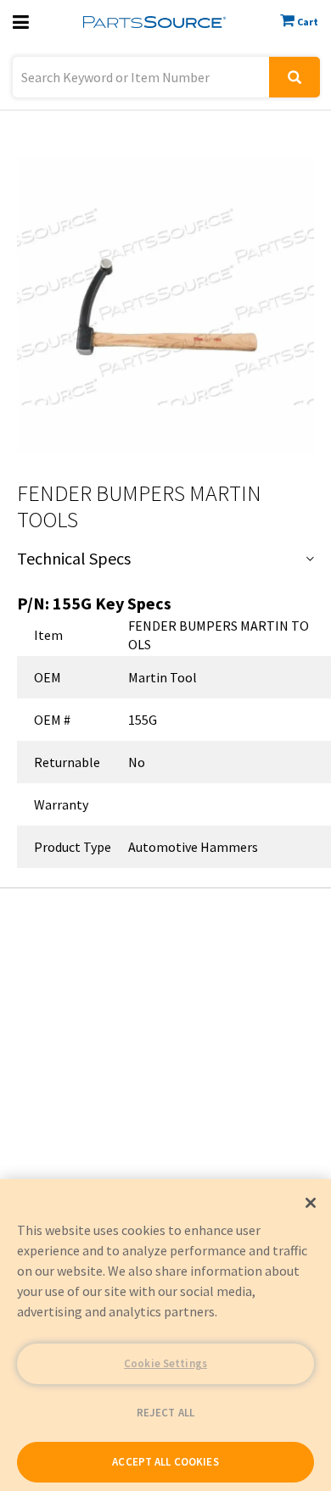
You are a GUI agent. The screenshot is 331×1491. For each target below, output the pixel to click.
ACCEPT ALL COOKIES (165, 1462)
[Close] (310, 1202)
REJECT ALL (165, 1412)
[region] (165, 1335)
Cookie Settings (165, 1363)
